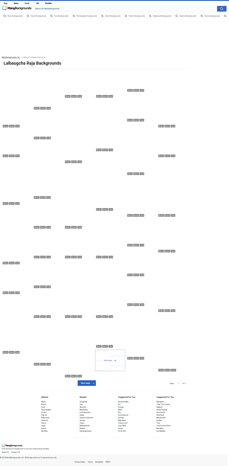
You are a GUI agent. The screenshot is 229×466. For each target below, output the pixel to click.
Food (43, 407)
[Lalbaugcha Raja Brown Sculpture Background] (141, 334)
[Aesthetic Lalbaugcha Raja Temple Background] (110, 126)
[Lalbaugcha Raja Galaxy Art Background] (141, 81)
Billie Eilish (122, 420)
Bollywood (45, 418)
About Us (5, 452)
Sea (81, 404)
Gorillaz (159, 420)
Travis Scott (123, 423)
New (16, 3)
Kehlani (82, 428)
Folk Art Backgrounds (137, 16)
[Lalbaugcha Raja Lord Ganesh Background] (172, 283)
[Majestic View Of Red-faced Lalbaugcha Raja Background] (48, 90)
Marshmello (161, 418)
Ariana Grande (161, 410)
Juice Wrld (122, 426)
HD (37, 3)
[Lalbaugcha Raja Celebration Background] (79, 349)
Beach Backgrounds (38, 16)
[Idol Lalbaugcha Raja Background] (48, 275)
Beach (43, 404)
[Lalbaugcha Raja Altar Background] (17, 99)
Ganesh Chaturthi (86, 418)
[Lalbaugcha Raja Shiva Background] (141, 108)
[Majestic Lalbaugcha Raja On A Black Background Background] (172, 343)
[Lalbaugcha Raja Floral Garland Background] (172, 144)
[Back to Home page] (16, 9)
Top (5, 3)
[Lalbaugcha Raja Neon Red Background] (17, 280)
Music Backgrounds (15, 16)
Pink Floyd (160, 415)
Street (43, 412)
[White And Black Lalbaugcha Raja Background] (48, 215)
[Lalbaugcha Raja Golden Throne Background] (48, 170)
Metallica (160, 428)
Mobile (48, 3)
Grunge (121, 407)
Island (43, 428)
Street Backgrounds (113, 16)
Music (43, 402)
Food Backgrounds (61, 16)
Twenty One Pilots (163, 426)
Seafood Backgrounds (187, 16)
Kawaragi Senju (85, 431)
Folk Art (44, 415)
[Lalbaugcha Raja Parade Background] (17, 182)
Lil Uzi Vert (122, 431)
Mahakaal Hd (84, 426)
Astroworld (160, 412)
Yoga (43, 426)
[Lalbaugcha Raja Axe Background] (79, 132)
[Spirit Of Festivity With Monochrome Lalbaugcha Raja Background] (17, 236)
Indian (82, 415)
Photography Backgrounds (87, 16)
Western (83, 407)
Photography (46, 410)
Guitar (120, 428)
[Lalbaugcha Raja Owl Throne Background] (141, 197)
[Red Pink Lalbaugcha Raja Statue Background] (17, 144)
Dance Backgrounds (212, 16)
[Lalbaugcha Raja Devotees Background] (141, 263)
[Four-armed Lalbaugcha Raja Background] (110, 84)
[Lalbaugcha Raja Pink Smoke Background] (110, 182)
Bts (119, 412)
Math (120, 410)
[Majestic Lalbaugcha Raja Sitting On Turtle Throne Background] (141, 292)
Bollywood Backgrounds (162, 16)
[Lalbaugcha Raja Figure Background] (79, 197)
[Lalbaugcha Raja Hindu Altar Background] (110, 236)
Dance (43, 423)
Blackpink (160, 402)
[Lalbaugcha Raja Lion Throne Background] (172, 188)
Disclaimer (99, 462)
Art (119, 404)
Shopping (83, 402)
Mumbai (44, 431)
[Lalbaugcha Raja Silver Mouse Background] (79, 245)
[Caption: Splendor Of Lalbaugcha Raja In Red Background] (17, 325)
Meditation (84, 410)
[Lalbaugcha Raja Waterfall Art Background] (48, 304)
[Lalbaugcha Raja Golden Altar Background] (141, 149)
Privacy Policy (80, 462)
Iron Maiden (160, 431)
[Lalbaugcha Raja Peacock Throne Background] (110, 334)
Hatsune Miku (123, 402)
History (82, 420)
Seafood (44, 420)
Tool (158, 423)
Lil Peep (121, 418)
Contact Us (15, 452)
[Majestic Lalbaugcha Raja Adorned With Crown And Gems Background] (48, 126)
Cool (27, 3)
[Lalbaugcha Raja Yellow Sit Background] (79, 289)
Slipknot (159, 407)
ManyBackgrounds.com (11, 57)
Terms (90, 462)
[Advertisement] (114, 37)
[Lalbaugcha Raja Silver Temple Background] (48, 245)
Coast (82, 423)
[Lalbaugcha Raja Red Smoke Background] (48, 343)
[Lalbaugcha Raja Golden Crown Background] (172, 99)
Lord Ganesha (85, 412)
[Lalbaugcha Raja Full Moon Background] (110, 289)
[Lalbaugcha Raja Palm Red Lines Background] (79, 84)
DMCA (108, 462)
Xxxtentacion (123, 415)
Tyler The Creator (163, 404)
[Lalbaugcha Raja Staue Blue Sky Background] (141, 233)
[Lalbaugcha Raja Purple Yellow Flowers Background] (172, 236)
